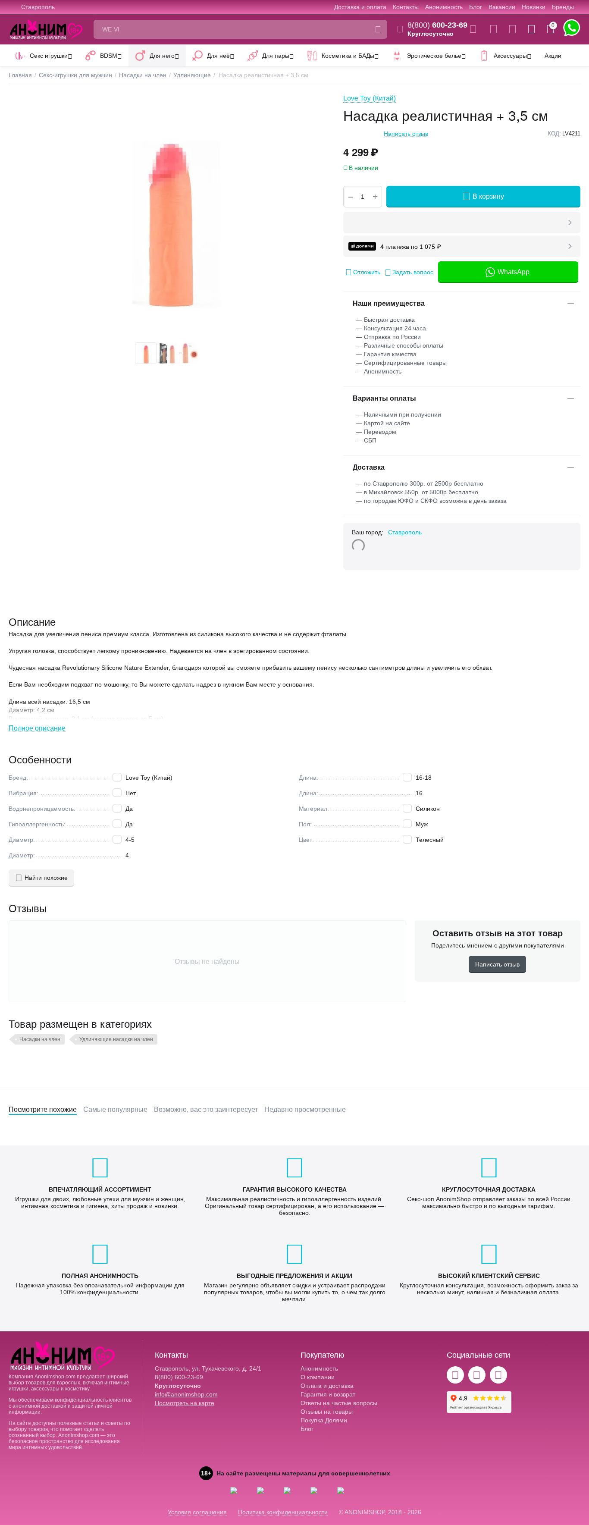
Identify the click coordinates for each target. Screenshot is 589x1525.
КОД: (554, 133)
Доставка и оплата (360, 6)
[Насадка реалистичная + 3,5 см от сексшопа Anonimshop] (167, 215)
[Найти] (377, 29)
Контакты (406, 6)
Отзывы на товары (327, 1411)
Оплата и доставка (327, 1385)
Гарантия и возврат (328, 1394)
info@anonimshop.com (186, 1394)
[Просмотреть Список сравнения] (493, 29)
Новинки (533, 6)
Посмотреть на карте (184, 1402)
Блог (475, 6)
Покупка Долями (324, 1420)
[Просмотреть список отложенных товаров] (512, 29)
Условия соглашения (197, 1512)
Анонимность (444, 6)
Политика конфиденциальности (283, 1512)
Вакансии (502, 6)
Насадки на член (39, 1039)
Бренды (563, 6)
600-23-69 (437, 25)
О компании (318, 1377)
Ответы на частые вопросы (339, 1402)
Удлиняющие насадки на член (116, 1039)
